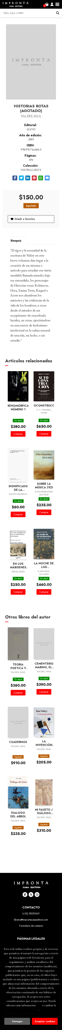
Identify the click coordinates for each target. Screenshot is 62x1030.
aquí (38, 1005)
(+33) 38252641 (31, 913)
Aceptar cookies (45, 1021)
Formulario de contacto (31, 926)
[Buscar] (57, 13)
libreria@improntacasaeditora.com (31, 919)
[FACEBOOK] (25, 894)
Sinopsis (16, 241)
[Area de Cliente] (52, 4)
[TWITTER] (31, 894)
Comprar (18, 434)
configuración (30, 1009)
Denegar (17, 1021)
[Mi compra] (47, 4)
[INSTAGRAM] (37, 894)
